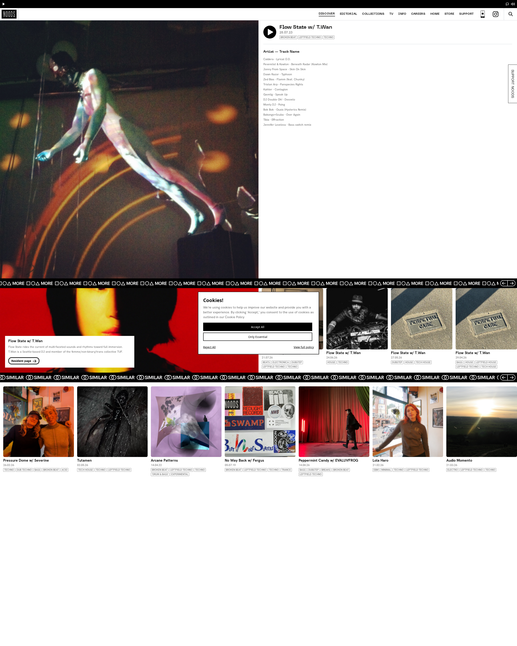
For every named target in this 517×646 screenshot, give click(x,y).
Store (449, 14)
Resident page (21, 361)
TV (391, 14)
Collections (373, 14)
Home (435, 14)
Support (466, 14)
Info (402, 14)
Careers (418, 14)
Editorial (348, 14)
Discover (327, 14)
